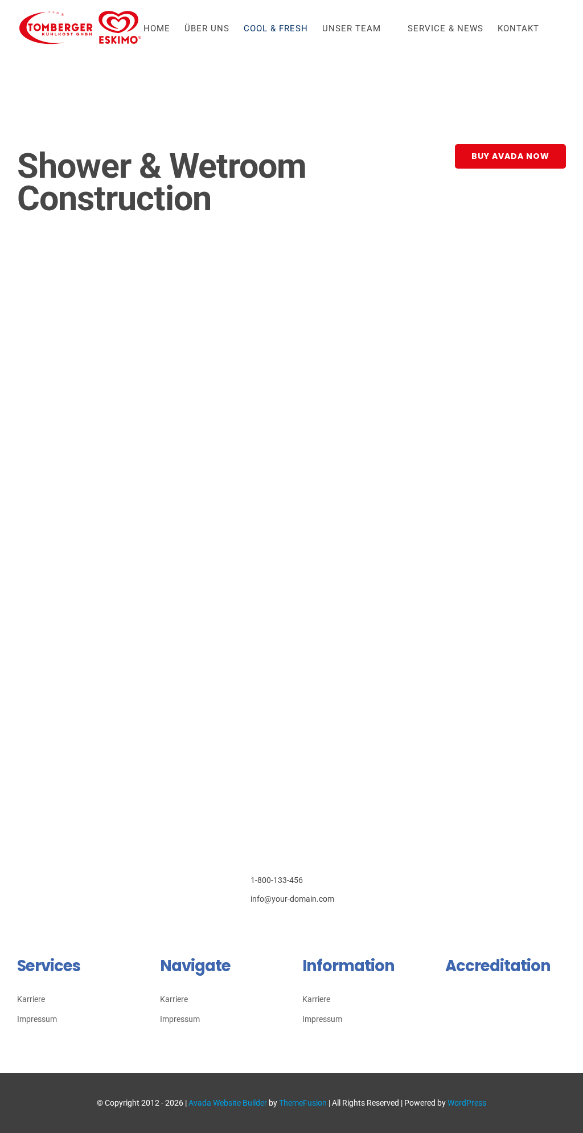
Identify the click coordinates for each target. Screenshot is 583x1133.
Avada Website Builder (227, 1102)
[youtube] (287, 925)
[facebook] (234, 925)
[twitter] (252, 925)
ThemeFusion (303, 1102)
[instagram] (269, 925)
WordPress (466, 1102)
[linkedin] (305, 925)
